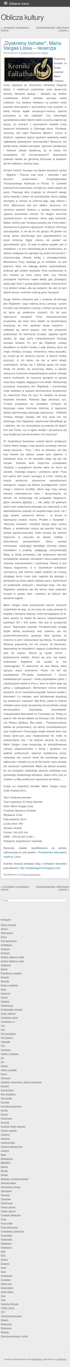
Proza (3, 1219)
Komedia (5, 1102)
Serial (3, 1267)
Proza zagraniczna (30, 874)
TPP (3, 1311)
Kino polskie (6, 1098)
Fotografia (5, 1041)
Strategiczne (6, 1275)
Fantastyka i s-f (8, 1021)
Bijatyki (4, 969)
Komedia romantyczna (11, 1106)
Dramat (4, 997)
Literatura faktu (8, 1142)
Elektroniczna (7, 1005)
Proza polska (7, 1223)
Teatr (3, 1295)
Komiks (4, 1110)
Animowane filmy (9, 940)
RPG (3, 1255)
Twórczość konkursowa (11, 1315)
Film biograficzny (8, 1033)
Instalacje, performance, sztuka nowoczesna (21, 1082)
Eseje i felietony (8, 1013)
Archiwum (5, 948)
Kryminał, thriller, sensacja (13, 1126)
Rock (3, 1251)
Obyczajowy (6, 1190)
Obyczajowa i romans (11, 1186)
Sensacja (5, 1263)
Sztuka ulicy (6, 1283)
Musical (4, 1166)
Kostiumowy (6, 1118)
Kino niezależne (8, 1094)
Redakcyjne (6, 1243)
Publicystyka (6, 1239)
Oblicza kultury (22, 17)
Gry (2, 1057)
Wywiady (5, 1332)
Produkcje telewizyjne (11, 1215)
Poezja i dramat (8, 1207)
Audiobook (6, 965)
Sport (3, 1271)
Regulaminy (6, 1247)
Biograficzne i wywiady (11, 973)
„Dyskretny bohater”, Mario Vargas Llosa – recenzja (32, 45)
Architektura (6, 944)
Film (3, 1025)
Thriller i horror (7, 1307)
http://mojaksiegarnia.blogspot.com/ (40, 868)
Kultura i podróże (9, 1130)
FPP (3, 1045)
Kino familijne (7, 1090)
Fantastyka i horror (9, 1017)
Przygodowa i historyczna (12, 1231)
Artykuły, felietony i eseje (12, 956)
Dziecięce (5, 1001)
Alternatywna (7, 932)
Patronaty (5, 1194)
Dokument (5, 993)
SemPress (61, 1359)
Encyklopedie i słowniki (11, 1009)
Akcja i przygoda (8, 924)
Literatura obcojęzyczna (11, 1146)
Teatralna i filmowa (9, 1303)
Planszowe (6, 1199)
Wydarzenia (6, 1324)
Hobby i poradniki (9, 1069)
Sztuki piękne (7, 1287)
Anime (4, 936)
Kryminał (5, 1122)
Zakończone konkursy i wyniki (14, 1336)
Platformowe (7, 1203)
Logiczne (5, 1150)
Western (4, 1320)
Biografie (5, 977)
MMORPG (6, 1162)
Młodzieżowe (7, 1158)
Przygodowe (6, 1235)
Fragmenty (6, 1049)
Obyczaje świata (8, 1182)
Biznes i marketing (9, 985)
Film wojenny (7, 1037)
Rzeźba (4, 1259)
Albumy (4, 928)
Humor (4, 1073)
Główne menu (19, 3)
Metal (3, 1154)
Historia (4, 1065)
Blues (3, 989)
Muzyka (4, 1170)
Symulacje (5, 1279)
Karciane (5, 1086)
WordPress (37, 1359)
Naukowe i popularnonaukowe (14, 1178)
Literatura (5, 1134)
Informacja (6, 1077)
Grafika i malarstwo (10, 1053)
